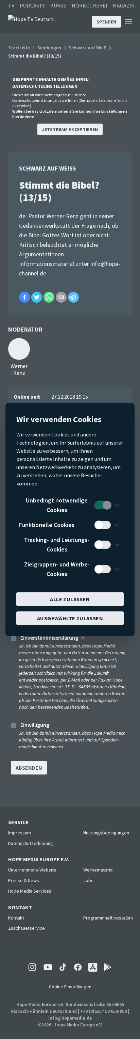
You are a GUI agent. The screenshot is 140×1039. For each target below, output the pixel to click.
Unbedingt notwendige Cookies (57, 505)
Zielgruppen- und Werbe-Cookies (57, 569)
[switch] (102, 505)
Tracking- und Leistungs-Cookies (56, 544)
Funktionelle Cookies (46, 525)
